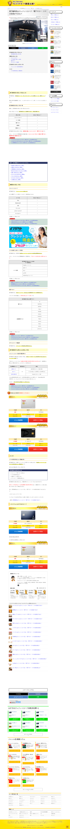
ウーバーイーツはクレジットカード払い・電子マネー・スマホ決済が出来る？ (24, 388)
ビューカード (11, 801)
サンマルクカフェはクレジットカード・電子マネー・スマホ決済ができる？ (24, 338)
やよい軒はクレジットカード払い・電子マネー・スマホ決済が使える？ (27, 667)
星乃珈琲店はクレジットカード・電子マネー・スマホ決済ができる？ (26, 500)
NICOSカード (53, 803)
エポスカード (53, 798)
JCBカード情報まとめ (54, 14)
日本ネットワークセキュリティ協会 (24, 813)
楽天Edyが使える (34, 18)
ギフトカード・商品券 (15, 62)
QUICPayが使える (27, 18)
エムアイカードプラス (55, 112)
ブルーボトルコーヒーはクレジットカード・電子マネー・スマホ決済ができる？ (25, 337)
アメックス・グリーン (55, 107)
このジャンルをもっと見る (14, 750)
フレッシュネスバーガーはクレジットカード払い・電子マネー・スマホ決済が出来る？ (30, 658)
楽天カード (14, 369)
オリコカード (32, 798)
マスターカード (21, 815)
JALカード (10, 798)
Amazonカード (11, 803)
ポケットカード (32, 801)
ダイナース (52, 815)
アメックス (42, 815)
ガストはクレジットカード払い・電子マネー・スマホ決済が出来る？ (26, 645)
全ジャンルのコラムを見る (28, 789)
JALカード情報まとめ (54, 19)
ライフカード (43, 801)
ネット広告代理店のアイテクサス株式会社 (25, 821)
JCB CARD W (14, 374)
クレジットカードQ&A (55, 101)
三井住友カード (11, 796)
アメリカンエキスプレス (44, 796)
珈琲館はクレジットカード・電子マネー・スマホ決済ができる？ (22, 335)
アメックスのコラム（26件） (17, 176)
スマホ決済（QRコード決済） (16, 59)
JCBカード (21, 796)
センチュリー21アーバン (30, 43)
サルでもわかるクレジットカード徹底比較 (36, 825)
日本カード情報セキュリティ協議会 (35, 813)
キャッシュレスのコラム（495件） (18, 174)
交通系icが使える (40, 18)
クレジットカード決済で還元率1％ (17, 66)
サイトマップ (34, 827)
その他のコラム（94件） (16, 179)
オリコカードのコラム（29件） (17, 177)
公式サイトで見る (38, 420)
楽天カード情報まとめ (55, 17)
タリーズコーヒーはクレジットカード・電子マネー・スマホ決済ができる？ (24, 223)
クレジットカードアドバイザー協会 (13, 813)
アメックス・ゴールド (55, 109)
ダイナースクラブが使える (34, 17)
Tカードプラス (11, 805)
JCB (30, 815)
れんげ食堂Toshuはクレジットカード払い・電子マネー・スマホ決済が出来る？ (23, 597)
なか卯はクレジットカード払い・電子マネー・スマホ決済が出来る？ (26, 663)
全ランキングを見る (28, 734)
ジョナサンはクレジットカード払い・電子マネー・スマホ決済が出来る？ (27, 627)
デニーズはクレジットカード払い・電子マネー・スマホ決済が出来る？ (27, 649)
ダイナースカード (32, 796)
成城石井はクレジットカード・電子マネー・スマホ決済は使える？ (22, 385)
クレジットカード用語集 (55, 98)
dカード (13, 371)
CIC (41, 813)
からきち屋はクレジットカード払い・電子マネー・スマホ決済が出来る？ (32, 597)
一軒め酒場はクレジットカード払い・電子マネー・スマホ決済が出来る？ (14, 597)
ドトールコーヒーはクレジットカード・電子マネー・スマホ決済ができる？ (24, 139)
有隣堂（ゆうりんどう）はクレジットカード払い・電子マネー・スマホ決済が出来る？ (42, 597)
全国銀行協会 (53, 813)
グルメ (40, 17)
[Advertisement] (28, 81)
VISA (9, 815)
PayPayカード (21, 805)
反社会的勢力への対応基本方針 (50, 827)
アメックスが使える (25, 17)
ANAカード (53, 796)
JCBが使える (20, 17)
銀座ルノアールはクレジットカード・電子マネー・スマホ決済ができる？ (23, 282)
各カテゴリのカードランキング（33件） (19, 170)
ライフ (13, 18)
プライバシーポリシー (40, 827)
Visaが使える (45, 18)
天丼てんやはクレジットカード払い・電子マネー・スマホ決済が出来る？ (27, 623)
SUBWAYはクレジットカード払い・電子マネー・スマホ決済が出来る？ (27, 636)
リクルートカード (53, 801)
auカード (20, 803)
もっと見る (56, 57)
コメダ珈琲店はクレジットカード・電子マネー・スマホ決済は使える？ (23, 142)
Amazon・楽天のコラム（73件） (17, 165)
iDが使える (16, 18)
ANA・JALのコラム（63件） (17, 172)
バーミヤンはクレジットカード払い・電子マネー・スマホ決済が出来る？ (27, 632)
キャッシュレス (21, 18)
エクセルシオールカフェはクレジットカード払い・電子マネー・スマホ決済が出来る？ (26, 141)
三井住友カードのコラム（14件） (18, 169)
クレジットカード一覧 (18, 827)
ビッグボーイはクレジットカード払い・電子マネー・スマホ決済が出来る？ (27, 641)
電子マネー (13, 60)
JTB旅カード (42, 803)
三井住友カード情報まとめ (55, 22)
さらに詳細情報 (18, 420)
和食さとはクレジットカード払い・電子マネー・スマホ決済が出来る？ (27, 654)
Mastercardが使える (14, 17)
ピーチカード (21, 801)
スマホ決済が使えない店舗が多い (17, 70)
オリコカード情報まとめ (55, 24)
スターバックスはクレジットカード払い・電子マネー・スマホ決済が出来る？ (24, 220)
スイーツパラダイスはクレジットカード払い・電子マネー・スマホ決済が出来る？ (25, 285)
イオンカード (43, 798)
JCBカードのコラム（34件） (17, 167)
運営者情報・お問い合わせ (27, 827)
